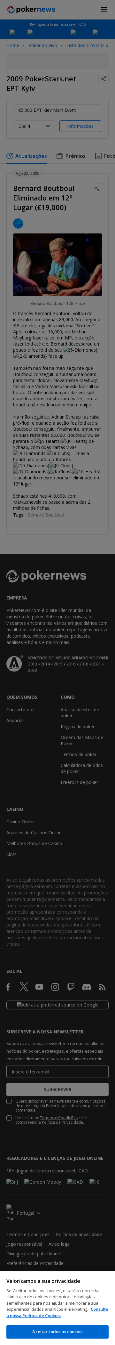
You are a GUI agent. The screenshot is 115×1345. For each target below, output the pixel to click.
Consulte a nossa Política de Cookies (57, 1312)
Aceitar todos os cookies (57, 1331)
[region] (57, 1308)
